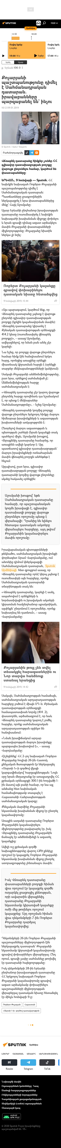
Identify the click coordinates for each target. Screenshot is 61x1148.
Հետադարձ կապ (11, 1107)
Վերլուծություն (48, 1053)
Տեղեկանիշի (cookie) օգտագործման (22, 1103)
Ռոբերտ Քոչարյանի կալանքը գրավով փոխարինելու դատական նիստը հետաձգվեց (30, 290)
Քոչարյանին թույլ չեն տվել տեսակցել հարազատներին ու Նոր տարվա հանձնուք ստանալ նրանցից (30, 673)
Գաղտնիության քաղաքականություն (21, 1099)
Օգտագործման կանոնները (17, 1085)
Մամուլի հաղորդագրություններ (19, 1090)
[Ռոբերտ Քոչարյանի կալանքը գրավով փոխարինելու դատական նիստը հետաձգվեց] (30, 261)
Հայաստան (30, 1004)
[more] (55, 300)
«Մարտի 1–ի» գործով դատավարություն (21, 1010)
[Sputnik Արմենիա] (10, 24)
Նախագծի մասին (11, 1081)
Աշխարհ (31, 1053)
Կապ (36, 1085)
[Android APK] (11, 1116)
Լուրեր (13, 47)
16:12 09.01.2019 (10, 107)
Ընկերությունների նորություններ (19, 1094)
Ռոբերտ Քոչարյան (12, 1004)
